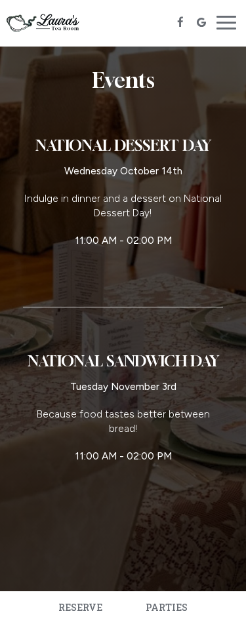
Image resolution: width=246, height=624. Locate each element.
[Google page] (201, 22)
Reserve (80, 607)
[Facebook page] (180, 22)
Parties (167, 607)
